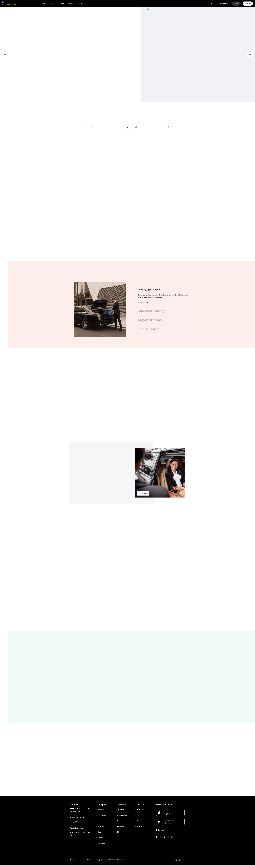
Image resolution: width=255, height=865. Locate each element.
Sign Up (248, 3)
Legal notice (110, 860)
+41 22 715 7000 (75, 822)
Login (236, 3)
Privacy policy (99, 860)
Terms (89, 860)
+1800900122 (223, 3)
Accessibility (122, 860)
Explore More (143, 302)
